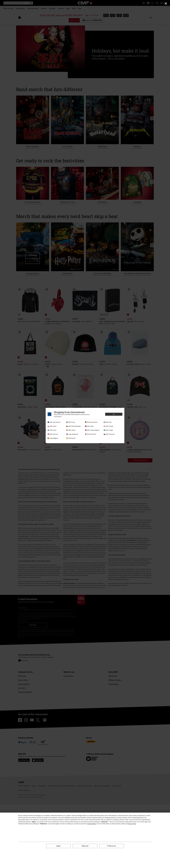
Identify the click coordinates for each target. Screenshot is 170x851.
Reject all (85, 846)
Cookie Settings (91, 824)
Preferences (111, 846)
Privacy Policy (132, 824)
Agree (58, 846)
